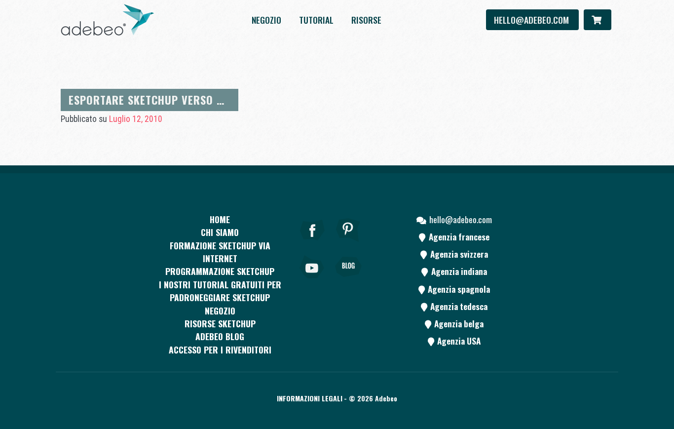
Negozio (266, 19)
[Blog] (348, 280)
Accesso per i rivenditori (220, 349)
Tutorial (316, 19)
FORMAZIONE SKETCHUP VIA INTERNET (220, 252)
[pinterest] (348, 243)
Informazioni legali (309, 398)
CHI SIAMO (220, 232)
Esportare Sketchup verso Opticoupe (170, 99)
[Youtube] (312, 280)
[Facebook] (312, 243)
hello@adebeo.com (532, 19)
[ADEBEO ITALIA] (107, 20)
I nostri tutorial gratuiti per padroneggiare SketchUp (220, 291)
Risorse (366, 19)
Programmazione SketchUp (219, 271)
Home (220, 219)
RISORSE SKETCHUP (220, 323)
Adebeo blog (219, 336)
